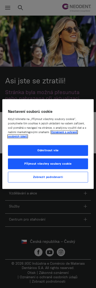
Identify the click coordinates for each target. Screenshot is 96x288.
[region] (47, 144)
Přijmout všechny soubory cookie (48, 163)
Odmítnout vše (47, 150)
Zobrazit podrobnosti (48, 177)
